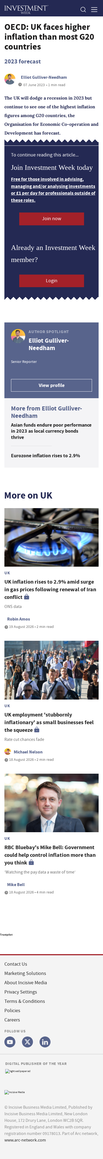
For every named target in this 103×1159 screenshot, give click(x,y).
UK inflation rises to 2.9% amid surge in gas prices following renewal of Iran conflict (50, 589)
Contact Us (15, 964)
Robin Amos (18, 619)
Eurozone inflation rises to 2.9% (45, 455)
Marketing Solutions (25, 973)
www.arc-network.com (25, 1140)
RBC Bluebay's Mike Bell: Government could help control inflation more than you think (50, 855)
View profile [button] (52, 385)
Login (51, 281)
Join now (51, 219)
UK (7, 573)
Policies (12, 1010)
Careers (12, 1020)
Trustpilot (6, 934)
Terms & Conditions (24, 1001)
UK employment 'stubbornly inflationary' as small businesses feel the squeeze (49, 722)
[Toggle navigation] (93, 9)
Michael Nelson (28, 752)
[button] (83, 9)
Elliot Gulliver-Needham (44, 77)
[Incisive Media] (14, 1091)
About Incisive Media (25, 983)
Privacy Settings (20, 992)
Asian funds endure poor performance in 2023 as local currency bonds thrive (51, 431)
